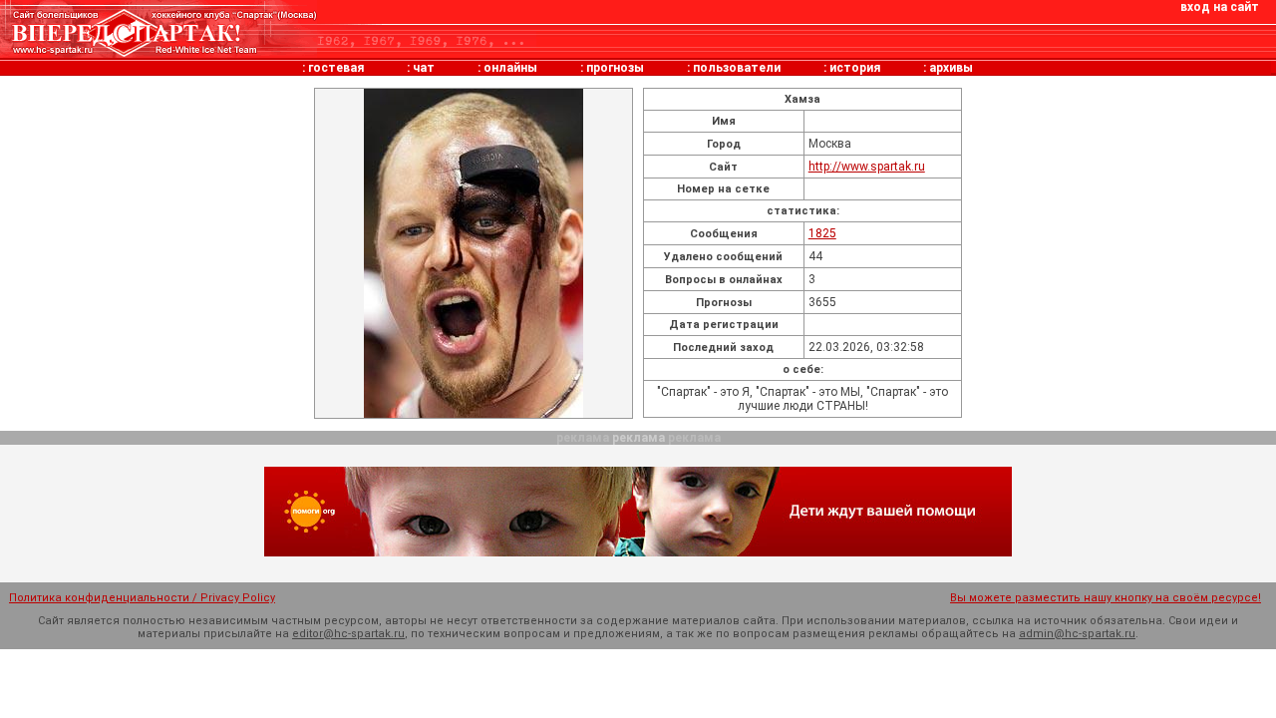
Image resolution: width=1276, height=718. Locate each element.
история (854, 68)
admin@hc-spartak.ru (1077, 633)
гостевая (336, 68)
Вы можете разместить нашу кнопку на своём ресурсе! (1105, 597)
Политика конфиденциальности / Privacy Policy (142, 597)
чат (424, 68)
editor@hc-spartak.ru (348, 633)
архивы (951, 68)
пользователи (737, 68)
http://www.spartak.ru (866, 167)
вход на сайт (1219, 7)
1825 (822, 233)
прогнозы (615, 68)
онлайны (510, 68)
